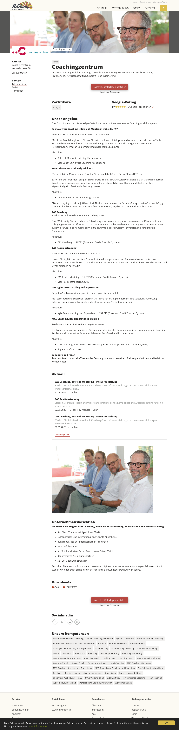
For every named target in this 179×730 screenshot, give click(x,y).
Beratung (130, 638)
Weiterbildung (120, 8)
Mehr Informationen (38, 726)
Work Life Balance (123, 682)
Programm (71, 586)
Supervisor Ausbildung (64, 678)
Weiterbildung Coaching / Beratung (95, 682)
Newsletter (17, 705)
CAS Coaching (101, 648)
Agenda (16, 718)
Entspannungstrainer (98, 663)
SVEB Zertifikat (113, 678)
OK (166, 722)
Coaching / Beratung (109, 653)
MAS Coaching (117, 663)
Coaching (92, 653)
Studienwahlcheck (61, 709)
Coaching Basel (91, 658)
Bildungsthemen (20, 709)
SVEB (80, 678)
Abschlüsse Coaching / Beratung (68, 638)
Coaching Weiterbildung (148, 658)
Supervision (110, 673)
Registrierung (138, 709)
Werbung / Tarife (140, 718)
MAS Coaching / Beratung (139, 663)
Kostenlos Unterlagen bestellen (109, 86)
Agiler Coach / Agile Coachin (100, 638)
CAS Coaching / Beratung (122, 648)
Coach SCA (80, 653)
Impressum (98, 709)
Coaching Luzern (126, 658)
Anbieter (16, 713)
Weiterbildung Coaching (64, 682)
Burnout (102, 643)
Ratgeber (150, 8)
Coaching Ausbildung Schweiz (67, 658)
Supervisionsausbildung (130, 673)
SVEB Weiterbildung (94, 678)
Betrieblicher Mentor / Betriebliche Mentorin (74, 643)
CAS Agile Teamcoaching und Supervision (72, 648)
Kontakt (135, 705)
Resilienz (57, 673)
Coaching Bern (108, 658)
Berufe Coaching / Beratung (150, 638)
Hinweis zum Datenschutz (109, 92)
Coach (56, 653)
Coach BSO (67, 653)
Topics (136, 8)
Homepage (17, 90)
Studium (102, 8)
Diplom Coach (77, 663)
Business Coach (137, 643)
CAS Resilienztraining (147, 648)
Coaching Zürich (60, 663)
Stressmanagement (92, 673)
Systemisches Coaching (134, 678)
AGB (56, 586)
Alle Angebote (62, 434)
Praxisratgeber (59, 705)
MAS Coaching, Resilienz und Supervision (72, 668)
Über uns (96, 705)
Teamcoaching (155, 678)
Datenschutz (98, 718)
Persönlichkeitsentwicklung (150, 668)
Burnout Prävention (118, 643)
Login (134, 713)
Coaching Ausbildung (132, 653)
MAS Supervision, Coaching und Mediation (115, 668)
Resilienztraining (72, 673)
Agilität (119, 638)
